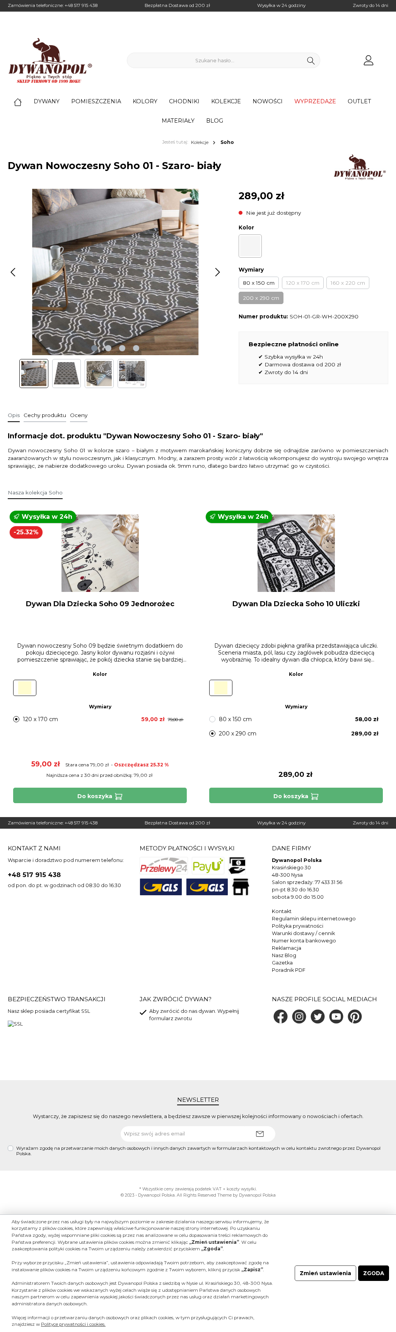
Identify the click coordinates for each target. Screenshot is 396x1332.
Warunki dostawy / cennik (303, 933)
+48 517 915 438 (81, 5)
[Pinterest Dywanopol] (355, 1016)
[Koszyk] (385, 57)
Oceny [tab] (78, 415)
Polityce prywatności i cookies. (73, 1324)
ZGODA (373, 1273)
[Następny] (217, 272)
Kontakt (282, 911)
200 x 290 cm (261, 298)
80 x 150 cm (259, 283)
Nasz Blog (284, 955)
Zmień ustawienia (325, 1273)
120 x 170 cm (302, 283)
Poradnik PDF (289, 970)
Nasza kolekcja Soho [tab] (35, 492)
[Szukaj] (311, 60)
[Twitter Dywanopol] (317, 1016)
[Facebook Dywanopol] (280, 1016)
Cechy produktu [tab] (45, 415)
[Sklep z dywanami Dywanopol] (50, 60)
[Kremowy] (24, 688)
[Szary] (250, 246)
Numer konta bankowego (304, 941)
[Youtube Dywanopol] (336, 1016)
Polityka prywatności (297, 926)
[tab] (14, 415)
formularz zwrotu (170, 1018)
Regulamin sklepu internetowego (314, 919)
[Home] (24, 101)
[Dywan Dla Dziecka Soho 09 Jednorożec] (99, 553)
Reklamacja (286, 948)
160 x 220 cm (348, 283)
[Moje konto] (368, 60)
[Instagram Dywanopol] (299, 1016)
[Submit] (259, 1134)
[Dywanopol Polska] (359, 167)
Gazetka (282, 963)
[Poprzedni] (13, 272)
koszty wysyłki (241, 1189)
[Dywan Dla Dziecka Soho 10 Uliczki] (295, 553)
